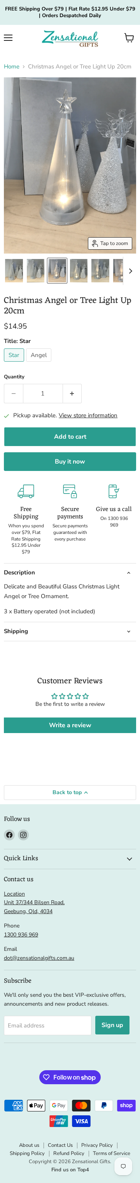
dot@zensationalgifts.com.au (39, 958)
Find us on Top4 (70, 1169)
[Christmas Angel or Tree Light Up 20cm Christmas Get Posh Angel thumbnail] (122, 270)
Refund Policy (68, 1153)
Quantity (14, 377)
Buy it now (70, 461)
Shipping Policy (27, 1153)
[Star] (15, 364)
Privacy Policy (97, 1145)
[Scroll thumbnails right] (129, 271)
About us (29, 1145)
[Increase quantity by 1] (72, 393)
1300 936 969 (21, 934)
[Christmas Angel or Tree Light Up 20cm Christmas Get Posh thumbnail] (14, 270)
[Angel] (40, 364)
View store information (88, 415)
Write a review (70, 725)
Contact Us (60, 1145)
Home (11, 66)
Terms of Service (111, 1153)
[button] (129, 37)
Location (14, 894)
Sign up (112, 1025)
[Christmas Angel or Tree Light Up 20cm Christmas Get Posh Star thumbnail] (57, 270)
